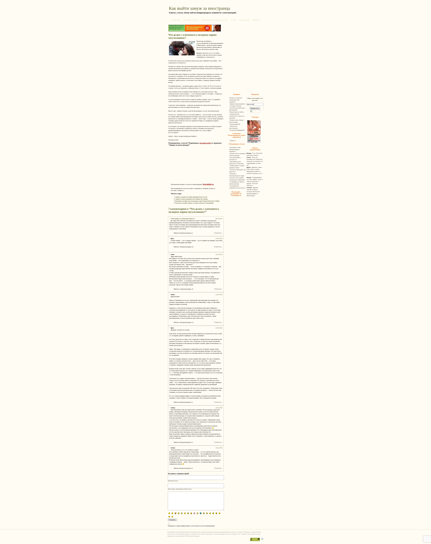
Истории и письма (235, 106)
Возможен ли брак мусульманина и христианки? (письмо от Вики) (197, 201)
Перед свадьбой (235, 124)
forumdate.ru (208, 184)
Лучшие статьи (191, 20)
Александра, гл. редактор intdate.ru (183, 219)
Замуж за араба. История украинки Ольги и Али (191, 197)
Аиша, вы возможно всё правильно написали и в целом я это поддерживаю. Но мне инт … (255, 161)
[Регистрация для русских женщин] (253, 143)
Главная (176, 20)
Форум (256, 20)
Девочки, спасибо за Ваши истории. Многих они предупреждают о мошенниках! (253, 191)
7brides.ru (233, 140)
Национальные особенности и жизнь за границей (236, 116)
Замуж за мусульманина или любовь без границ (191, 199)
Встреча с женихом (236, 98)
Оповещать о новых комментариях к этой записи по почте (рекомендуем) (191, 526)
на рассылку (205, 143)
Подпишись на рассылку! (214, 20)
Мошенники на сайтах (237, 112)
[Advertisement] (190, 167)
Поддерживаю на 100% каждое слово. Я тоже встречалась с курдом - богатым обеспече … (255, 181)
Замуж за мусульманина (237, 104)
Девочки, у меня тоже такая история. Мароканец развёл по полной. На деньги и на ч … (254, 171)
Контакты (244, 20)
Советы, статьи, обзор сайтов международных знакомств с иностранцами (202, 13)
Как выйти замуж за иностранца (199, 8)
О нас (233, 20)
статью (198, 43)
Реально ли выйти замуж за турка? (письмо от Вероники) (194, 203)
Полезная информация (237, 130)
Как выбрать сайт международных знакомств (235, 149)
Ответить (217, 233)
